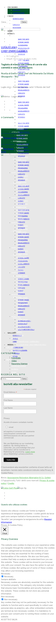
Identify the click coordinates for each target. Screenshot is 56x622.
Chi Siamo (16, 10)
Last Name (8, 408)
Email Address (10, 392)
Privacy (7, 418)
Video (14, 361)
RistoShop (17, 28)
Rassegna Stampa (18, 366)
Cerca (24, 22)
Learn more (30, 452)
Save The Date (22, 48)
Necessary (8, 576)
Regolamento (23, 111)
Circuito (20, 60)
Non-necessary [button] (7, 597)
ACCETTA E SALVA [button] (9, 619)
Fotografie (15, 351)
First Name (8, 400)
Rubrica (14, 369)
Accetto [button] (40, 519)
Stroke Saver (23, 42)
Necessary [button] (5, 574)
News (13, 372)
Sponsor (20, 85)
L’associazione (18, 13)
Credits (11, 483)
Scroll (3, 152)
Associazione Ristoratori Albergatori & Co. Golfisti (29, 478)
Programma (23, 45)
